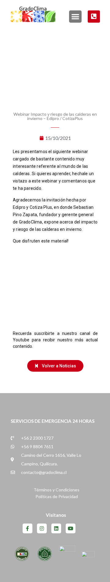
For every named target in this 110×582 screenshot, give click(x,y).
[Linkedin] (56, 528)
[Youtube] (70, 528)
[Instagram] (42, 528)
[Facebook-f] (27, 528)
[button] (75, 16)
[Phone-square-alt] (94, 16)
